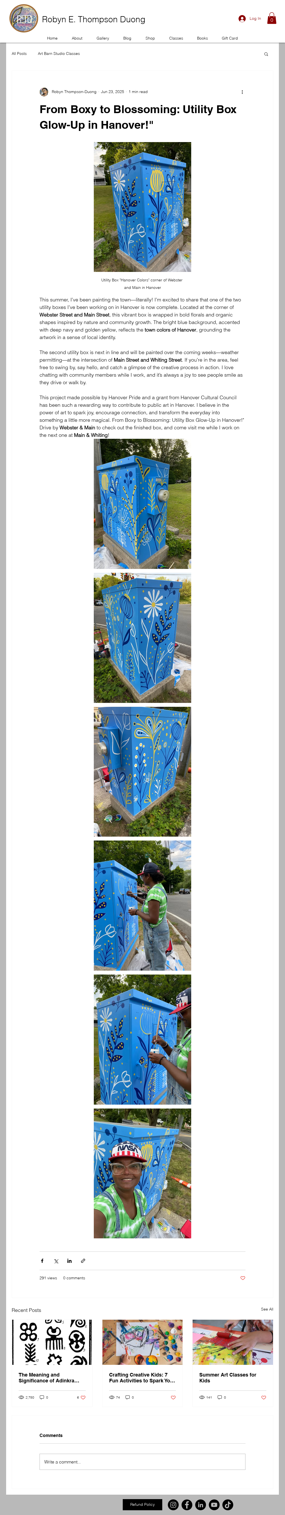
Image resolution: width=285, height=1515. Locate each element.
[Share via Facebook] (42, 1260)
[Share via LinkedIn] (69, 1260)
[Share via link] (83, 1260)
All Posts (19, 53)
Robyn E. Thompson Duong (93, 19)
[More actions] (242, 92)
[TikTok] (227, 1504)
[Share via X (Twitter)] (55, 1260)
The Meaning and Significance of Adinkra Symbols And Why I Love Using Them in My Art (48, 1378)
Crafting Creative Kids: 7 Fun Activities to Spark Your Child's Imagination (142, 1378)
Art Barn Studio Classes (59, 53)
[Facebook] (186, 1504)
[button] (23, 18)
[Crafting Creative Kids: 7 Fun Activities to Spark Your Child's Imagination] (142, 1342)
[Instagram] (173, 1504)
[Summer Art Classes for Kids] (233, 1342)
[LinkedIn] (200, 1504)
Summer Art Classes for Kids (227, 1378)
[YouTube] (214, 1504)
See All (267, 1309)
